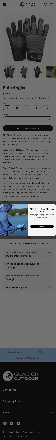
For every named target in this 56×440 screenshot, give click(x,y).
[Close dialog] (54, 206)
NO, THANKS (42, 230)
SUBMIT (42, 226)
